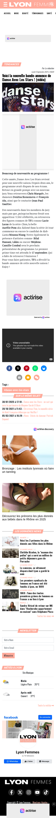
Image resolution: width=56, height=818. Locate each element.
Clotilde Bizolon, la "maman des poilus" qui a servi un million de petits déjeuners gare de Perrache (36, 556)
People (23, 603)
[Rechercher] (51, 4)
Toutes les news (44, 616)
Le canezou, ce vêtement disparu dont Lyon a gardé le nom (34, 571)
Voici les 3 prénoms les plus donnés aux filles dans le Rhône (36, 542)
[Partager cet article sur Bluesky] (44, 368)
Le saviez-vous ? (26, 549)
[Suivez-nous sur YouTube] (37, 794)
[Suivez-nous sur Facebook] (28, 739)
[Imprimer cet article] (19, 377)
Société (23, 538)
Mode (16, 13)
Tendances (11, 64)
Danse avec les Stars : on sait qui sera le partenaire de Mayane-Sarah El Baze (27, 403)
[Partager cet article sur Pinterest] (26, 368)
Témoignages (37, 13)
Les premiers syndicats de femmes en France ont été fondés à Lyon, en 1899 (33, 583)
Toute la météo (45, 705)
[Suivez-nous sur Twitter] (19, 794)
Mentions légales (40, 802)
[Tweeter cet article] (18, 368)
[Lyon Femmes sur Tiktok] (45, 794)
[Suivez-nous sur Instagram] (28, 794)
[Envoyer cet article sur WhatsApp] (35, 368)
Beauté (25, 13)
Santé (49, 13)
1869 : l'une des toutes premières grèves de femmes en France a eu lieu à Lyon (36, 596)
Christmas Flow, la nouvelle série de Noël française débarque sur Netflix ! (27, 410)
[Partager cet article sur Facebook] (9, 368)
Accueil (7, 13)
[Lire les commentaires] (36, 377)
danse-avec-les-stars (17, 390)
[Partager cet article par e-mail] (28, 377)
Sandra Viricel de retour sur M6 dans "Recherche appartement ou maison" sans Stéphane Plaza (36, 608)
